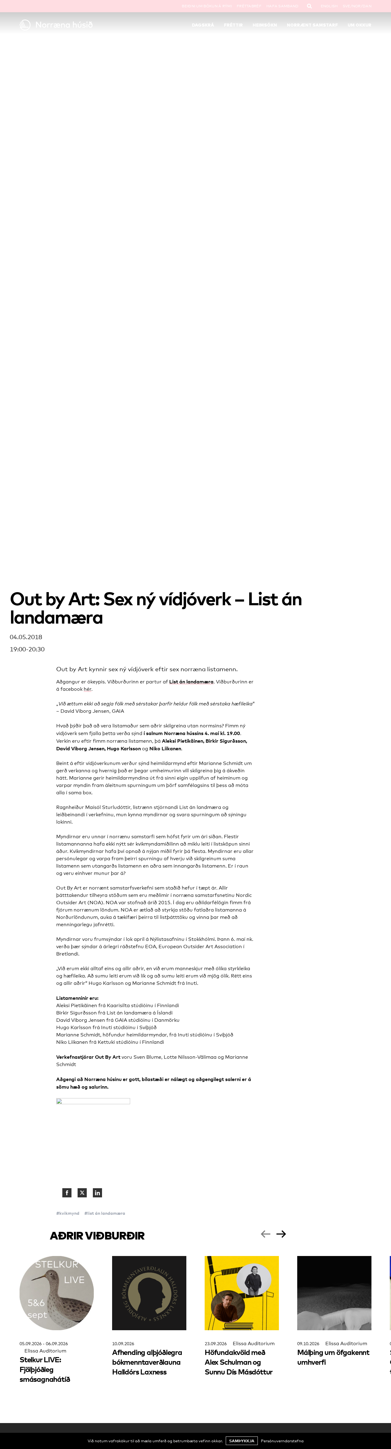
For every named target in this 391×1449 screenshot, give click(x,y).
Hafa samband (282, 6)
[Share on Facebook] (66, 1192)
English (329, 6)
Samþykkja (241, 1440)
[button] (265, 1234)
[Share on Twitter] (82, 1192)
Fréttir (233, 25)
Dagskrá (203, 25)
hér (87, 689)
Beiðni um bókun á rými (207, 6)
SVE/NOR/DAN (357, 6)
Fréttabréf (249, 6)
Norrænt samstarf (312, 25)
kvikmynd (69, 1213)
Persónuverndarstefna (282, 1440)
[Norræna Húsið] (64, 25)
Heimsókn (265, 25)
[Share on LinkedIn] (97, 1192)
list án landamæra (106, 1213)
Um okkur (359, 25)
